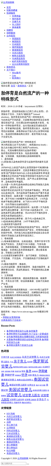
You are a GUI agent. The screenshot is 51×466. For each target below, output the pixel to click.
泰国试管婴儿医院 (18, 385)
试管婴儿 (14, 395)
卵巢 (12, 371)
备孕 (28, 370)
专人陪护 (16, 24)
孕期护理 (9, 375)
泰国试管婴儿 (13, 442)
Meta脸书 (16, 73)
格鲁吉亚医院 (18, 55)
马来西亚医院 (18, 58)
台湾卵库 (11, 428)
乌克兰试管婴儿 (30, 357)
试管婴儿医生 (31, 395)
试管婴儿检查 (30, 400)
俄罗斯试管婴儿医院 (35, 367)
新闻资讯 (11, 67)
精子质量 (42, 385)
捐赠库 (10, 30)
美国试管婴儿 (20, 389)
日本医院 (16, 44)
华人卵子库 (12, 425)
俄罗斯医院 (17, 47)
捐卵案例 (11, 33)
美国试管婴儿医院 (40, 390)
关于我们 (11, 70)
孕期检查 (18, 375)
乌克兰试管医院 (15, 357)
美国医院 (16, 38)
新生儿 (35, 375)
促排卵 (30, 362)
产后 (11, 362)
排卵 (30, 375)
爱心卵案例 (12, 445)
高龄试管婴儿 (26, 403)
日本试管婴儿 (13, 433)
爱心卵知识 (12, 448)
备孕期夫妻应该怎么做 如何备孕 (22, 331)
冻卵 (2, 371)
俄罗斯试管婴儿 (14, 419)
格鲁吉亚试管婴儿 (25, 380)
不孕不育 (5, 357)
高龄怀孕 (17, 403)
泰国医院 (16, 41)
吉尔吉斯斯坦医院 (20, 64)
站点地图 (11, 450)
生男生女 (31, 385)
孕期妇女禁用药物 (11, 317)
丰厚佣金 (16, 16)
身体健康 (16, 27)
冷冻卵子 (46, 367)
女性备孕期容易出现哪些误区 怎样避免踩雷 (27, 337)
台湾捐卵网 (22, 458)
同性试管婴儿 (13, 430)
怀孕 (24, 374)
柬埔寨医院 (17, 50)
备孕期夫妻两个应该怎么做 (20, 345)
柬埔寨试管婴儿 (8, 380)
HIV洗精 (11, 413)
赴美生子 (41, 399)
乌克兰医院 (17, 53)
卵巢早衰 (18, 371)
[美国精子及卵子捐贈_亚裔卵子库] (7, 2)
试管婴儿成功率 (17, 399)
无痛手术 (16, 21)
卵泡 (23, 371)
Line (14, 75)
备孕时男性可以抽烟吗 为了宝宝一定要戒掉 (27, 334)
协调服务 (11, 13)
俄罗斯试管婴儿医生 (20, 367)
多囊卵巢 (35, 371)
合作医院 (11, 36)
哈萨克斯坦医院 (19, 61)
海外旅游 (16, 19)
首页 (9, 7)
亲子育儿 (20, 361)
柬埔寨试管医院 (44, 375)
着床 (37, 385)
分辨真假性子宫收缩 (11, 320)
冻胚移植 (8, 371)
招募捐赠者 (12, 10)
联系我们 (16, 78)
